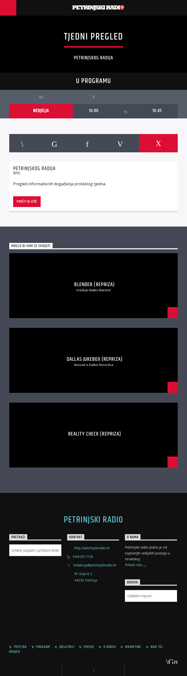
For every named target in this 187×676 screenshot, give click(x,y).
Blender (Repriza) (94, 284)
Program (43, 647)
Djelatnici (66, 647)
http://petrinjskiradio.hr (92, 548)
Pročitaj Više (27, 201)
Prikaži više (134, 564)
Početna (20, 647)
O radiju (109, 647)
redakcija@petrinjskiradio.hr (94, 565)
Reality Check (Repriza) (95, 434)
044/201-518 (83, 556)
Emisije (89, 647)
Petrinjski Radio (93, 520)
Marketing (133, 647)
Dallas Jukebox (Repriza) (95, 359)
